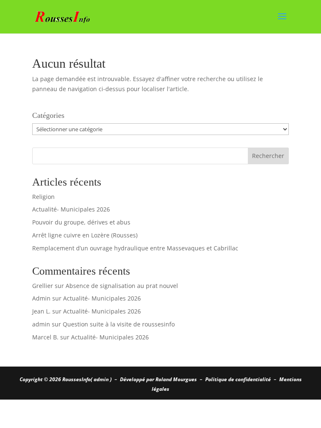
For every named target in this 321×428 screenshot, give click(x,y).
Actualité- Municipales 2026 (71, 209)
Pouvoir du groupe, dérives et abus (81, 222)
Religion (43, 197)
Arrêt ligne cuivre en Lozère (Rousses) (85, 235)
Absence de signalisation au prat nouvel (122, 286)
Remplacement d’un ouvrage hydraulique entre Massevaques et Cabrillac (135, 248)
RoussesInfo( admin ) (87, 379)
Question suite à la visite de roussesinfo (119, 324)
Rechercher (268, 156)
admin (41, 324)
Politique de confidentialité (238, 379)
